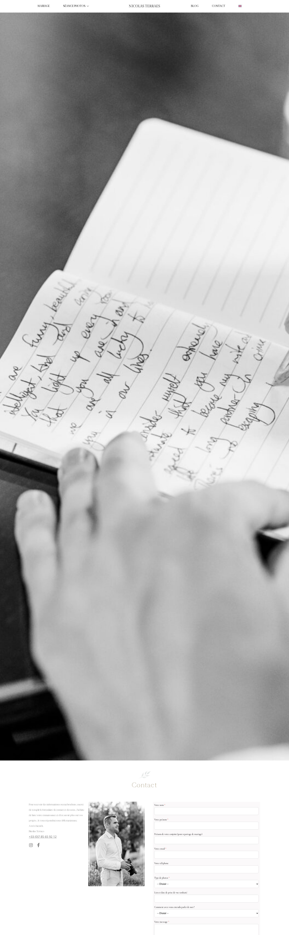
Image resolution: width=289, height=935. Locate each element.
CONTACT (218, 6)
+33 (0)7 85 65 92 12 (43, 837)
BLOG (195, 6)
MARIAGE (43, 6)
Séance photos (74, 6)
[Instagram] (31, 845)
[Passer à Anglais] (240, 6)
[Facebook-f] (38, 845)
